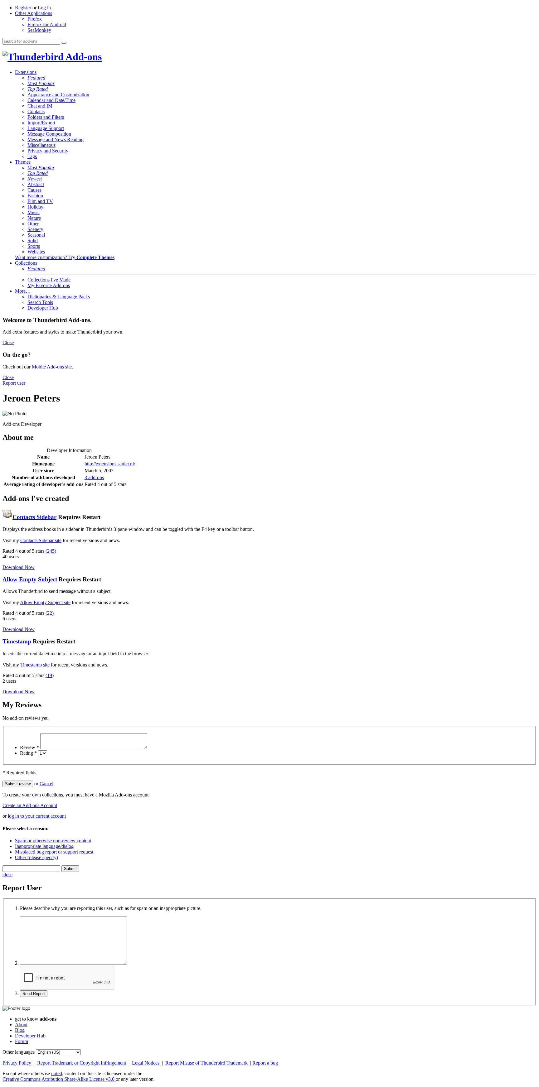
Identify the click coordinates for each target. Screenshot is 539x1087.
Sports (33, 246)
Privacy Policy (17, 1062)
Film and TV (40, 201)
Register (23, 7)
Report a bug (265, 1062)
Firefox (34, 19)
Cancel (46, 783)
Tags (32, 156)
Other (33, 223)
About (21, 1024)
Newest (34, 178)
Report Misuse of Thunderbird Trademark (207, 1062)
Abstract (35, 184)
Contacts (36, 111)
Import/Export (41, 122)
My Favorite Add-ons (48, 285)
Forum (21, 1041)
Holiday (35, 206)
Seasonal (36, 235)
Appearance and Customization (58, 94)
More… (23, 291)
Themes (23, 162)
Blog (20, 1030)
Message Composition (49, 134)
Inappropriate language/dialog (44, 846)
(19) (50, 675)
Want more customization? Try (64, 257)
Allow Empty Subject (29, 579)
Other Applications (33, 13)
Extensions (25, 72)
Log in (44, 7)
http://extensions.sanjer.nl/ (110, 463)
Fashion (35, 195)
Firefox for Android (46, 24)
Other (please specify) (36, 857)
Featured (36, 77)
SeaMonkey (39, 30)
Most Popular (41, 83)
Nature (34, 218)
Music (33, 212)
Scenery (35, 229)
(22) (50, 613)
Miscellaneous (41, 145)
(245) (51, 551)
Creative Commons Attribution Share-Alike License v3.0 (59, 1079)
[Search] (63, 43)
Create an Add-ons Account (29, 805)
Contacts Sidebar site (40, 540)
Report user (13, 383)
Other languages (18, 1052)
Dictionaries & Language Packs (58, 296)
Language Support (45, 128)
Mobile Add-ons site (52, 366)
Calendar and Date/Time (51, 100)
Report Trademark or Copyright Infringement (82, 1062)
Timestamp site (35, 664)
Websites (36, 251)
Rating (28, 753)
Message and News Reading (55, 139)
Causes (34, 190)
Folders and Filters (45, 117)
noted (56, 1073)
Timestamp (16, 641)
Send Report (33, 993)
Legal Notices (146, 1062)
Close (8, 342)
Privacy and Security (47, 150)
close (7, 874)
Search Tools (40, 302)
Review (29, 747)
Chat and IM (39, 105)
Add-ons (83, 56)
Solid (32, 240)
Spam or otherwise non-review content (53, 840)
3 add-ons (94, 477)
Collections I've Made (48, 279)
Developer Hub (42, 307)
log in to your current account (37, 816)
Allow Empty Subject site (45, 602)
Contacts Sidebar (34, 517)
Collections (26, 263)
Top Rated (37, 89)
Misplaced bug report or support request (54, 851)
